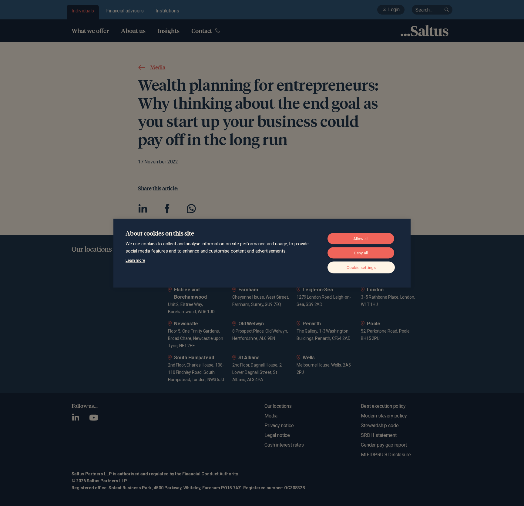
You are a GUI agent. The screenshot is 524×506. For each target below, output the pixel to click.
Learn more (135, 260)
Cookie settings (361, 267)
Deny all (361, 252)
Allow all (361, 238)
